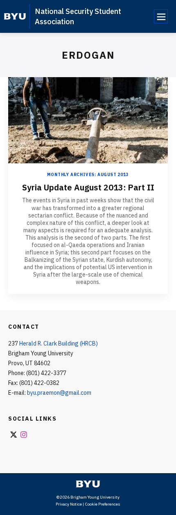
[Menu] (161, 16)
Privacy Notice (69, 504)
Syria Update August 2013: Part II (88, 187)
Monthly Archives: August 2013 (88, 174)
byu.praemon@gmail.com (59, 392)
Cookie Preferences (102, 504)
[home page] (15, 16)
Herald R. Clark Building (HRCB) (58, 343)
